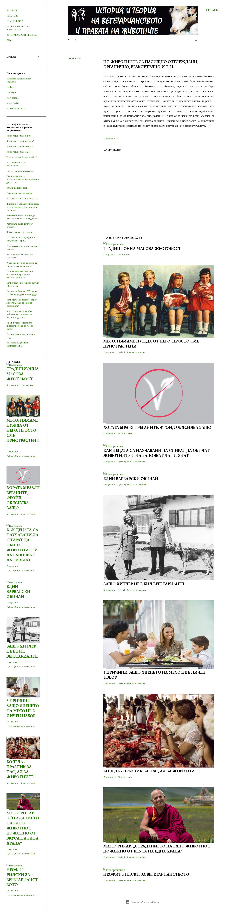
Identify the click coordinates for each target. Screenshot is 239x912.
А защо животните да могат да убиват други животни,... (22, 264)
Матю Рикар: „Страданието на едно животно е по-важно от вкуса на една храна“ (157, 849)
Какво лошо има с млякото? (20, 141)
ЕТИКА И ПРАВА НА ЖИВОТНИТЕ (17, 28)
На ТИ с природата (16, 108)
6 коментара (125, 433)
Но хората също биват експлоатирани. (17, 344)
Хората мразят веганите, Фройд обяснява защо (157, 427)
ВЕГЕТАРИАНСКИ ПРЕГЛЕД (22, 34)
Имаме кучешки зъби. (17, 187)
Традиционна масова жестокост (142, 248)
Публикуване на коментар (132, 352)
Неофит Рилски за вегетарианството (146, 874)
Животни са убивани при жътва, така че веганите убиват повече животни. (23, 206)
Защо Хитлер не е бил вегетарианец (144, 583)
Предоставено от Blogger (145, 902)
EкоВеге (10, 87)
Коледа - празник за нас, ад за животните (151, 771)
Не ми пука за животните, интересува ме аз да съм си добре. (20, 325)
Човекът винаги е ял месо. (19, 232)
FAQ (9, 40)
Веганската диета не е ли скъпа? (22, 198)
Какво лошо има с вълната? (20, 146)
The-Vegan (11, 92)
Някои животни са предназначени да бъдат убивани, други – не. (23, 179)
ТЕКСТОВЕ (12, 15)
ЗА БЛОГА (12, 10)
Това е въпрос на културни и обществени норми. (21, 239)
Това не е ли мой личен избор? (22, 157)
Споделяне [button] (74, 58)
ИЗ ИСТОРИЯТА (15, 21)
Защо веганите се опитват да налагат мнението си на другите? (23, 217)
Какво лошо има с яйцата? (19, 135)
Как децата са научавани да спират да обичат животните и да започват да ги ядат (156, 453)
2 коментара (125, 777)
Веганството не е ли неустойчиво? (16, 164)
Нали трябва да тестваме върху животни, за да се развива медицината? (22, 302)
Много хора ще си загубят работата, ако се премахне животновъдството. (19, 314)
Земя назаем (12, 97)
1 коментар (124, 254)
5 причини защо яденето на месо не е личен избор (23, 708)
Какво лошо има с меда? (18, 151)
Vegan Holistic (13, 103)
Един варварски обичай (130, 478)
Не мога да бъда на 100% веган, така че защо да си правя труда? (22, 293)
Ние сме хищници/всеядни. (20, 170)
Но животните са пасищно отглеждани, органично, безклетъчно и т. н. (20, 274)
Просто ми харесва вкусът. (20, 193)
